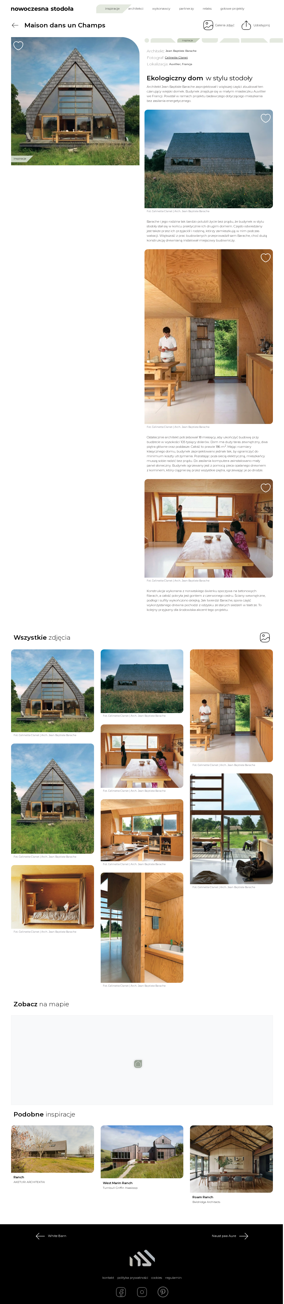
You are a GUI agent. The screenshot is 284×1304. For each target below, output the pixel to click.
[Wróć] (15, 25)
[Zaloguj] (269, 8)
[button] (142, 1056)
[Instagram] (142, 1292)
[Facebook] (120, 1292)
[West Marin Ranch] (142, 1151)
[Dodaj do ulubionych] (18, 45)
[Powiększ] (75, 101)
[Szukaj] (259, 8)
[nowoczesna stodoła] (42, 8)
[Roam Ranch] (231, 1159)
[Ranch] (52, 1149)
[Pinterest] (163, 1292)
